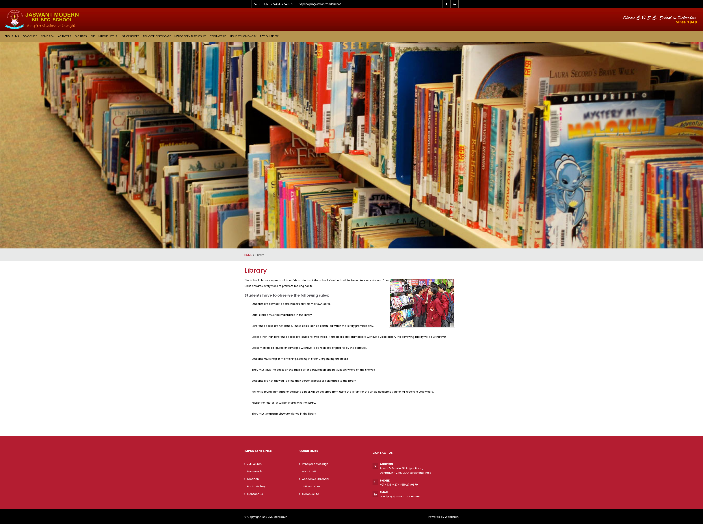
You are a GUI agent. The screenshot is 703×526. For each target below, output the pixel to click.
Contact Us (218, 36)
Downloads (254, 471)
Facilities (81, 36)
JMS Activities (311, 486)
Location (253, 479)
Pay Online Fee (269, 36)
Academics (30, 36)
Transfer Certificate (157, 36)
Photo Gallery (256, 486)
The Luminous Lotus (103, 36)
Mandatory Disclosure (190, 36)
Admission (47, 36)
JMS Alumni (254, 464)
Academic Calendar (315, 479)
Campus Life (310, 494)
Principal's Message (315, 464)
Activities (64, 36)
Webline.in (451, 517)
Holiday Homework (243, 36)
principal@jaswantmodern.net (400, 496)
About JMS (12, 36)
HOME (248, 255)
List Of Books (130, 36)
